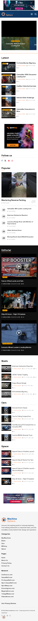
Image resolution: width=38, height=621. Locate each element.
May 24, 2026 (26, 394)
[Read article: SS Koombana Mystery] (6, 394)
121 (14, 431)
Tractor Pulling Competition (21, 416)
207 (14, 483)
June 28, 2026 (26, 385)
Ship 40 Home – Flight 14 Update (13, 314)
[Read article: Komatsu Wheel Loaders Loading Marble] (19, 332)
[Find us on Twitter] (5, 161)
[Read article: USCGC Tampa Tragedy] (6, 377)
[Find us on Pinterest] (9, 161)
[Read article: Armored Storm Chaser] (6, 410)
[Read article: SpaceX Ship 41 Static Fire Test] (6, 462)
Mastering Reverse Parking (13, 200)
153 (18, 67)
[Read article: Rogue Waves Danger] (6, 385)
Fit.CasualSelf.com (8, 580)
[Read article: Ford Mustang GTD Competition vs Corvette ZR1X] (6, 427)
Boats (4, 63)
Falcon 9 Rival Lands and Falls (12, 281)
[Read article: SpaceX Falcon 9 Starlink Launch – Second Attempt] (6, 470)
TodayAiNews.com (7, 594)
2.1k (35, 368)
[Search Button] (36, 14)
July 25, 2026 (26, 368)
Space (5, 277)
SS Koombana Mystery (19, 392)
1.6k (35, 377)
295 (23, 283)
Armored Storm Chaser (19, 408)
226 (18, 102)
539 (14, 412)
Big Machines (15, 41)
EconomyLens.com (7, 588)
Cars (4, 86)
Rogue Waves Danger (19, 383)
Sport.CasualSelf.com (9, 583)
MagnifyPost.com (7, 591)
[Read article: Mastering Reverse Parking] (19, 184)
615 (14, 464)
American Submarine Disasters (17, 215)
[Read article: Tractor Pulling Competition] (6, 418)
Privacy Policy (6, 563)
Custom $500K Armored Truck (22, 435)
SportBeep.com (6, 585)
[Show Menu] (32, 14)
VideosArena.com (7, 596)
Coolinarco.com (6, 574)
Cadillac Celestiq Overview (26, 86)
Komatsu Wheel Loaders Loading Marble (16, 347)
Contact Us (5, 566)
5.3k (14, 387)
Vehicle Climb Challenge (25, 98)
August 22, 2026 (16, 283)
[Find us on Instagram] (12, 161)
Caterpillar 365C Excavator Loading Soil (15, 44)
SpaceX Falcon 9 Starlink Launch (23, 451)
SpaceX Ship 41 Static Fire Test (22, 460)
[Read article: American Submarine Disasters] (6, 368)
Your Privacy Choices (8, 603)
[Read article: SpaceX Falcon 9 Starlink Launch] (6, 453)
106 (18, 116)
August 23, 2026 (31, 65)
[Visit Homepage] (7, 14)
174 (14, 421)
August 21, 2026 (27, 437)
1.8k (14, 440)
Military (4, 546)
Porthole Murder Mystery (26, 63)
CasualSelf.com (6, 577)
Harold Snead (22, 65)
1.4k (23, 317)
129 (14, 475)
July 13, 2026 (26, 377)
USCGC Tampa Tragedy (20, 375)
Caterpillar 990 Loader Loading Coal (19, 209)
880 (23, 350)
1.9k (35, 394)
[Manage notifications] (3, 617)
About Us (4, 560)
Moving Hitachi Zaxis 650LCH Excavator (20, 237)
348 (18, 91)
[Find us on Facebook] (1, 161)
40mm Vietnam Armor (14, 230)
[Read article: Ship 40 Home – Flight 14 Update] (19, 299)
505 (18, 81)
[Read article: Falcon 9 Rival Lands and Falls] (19, 266)
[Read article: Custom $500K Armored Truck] (6, 437)
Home (3, 557)
